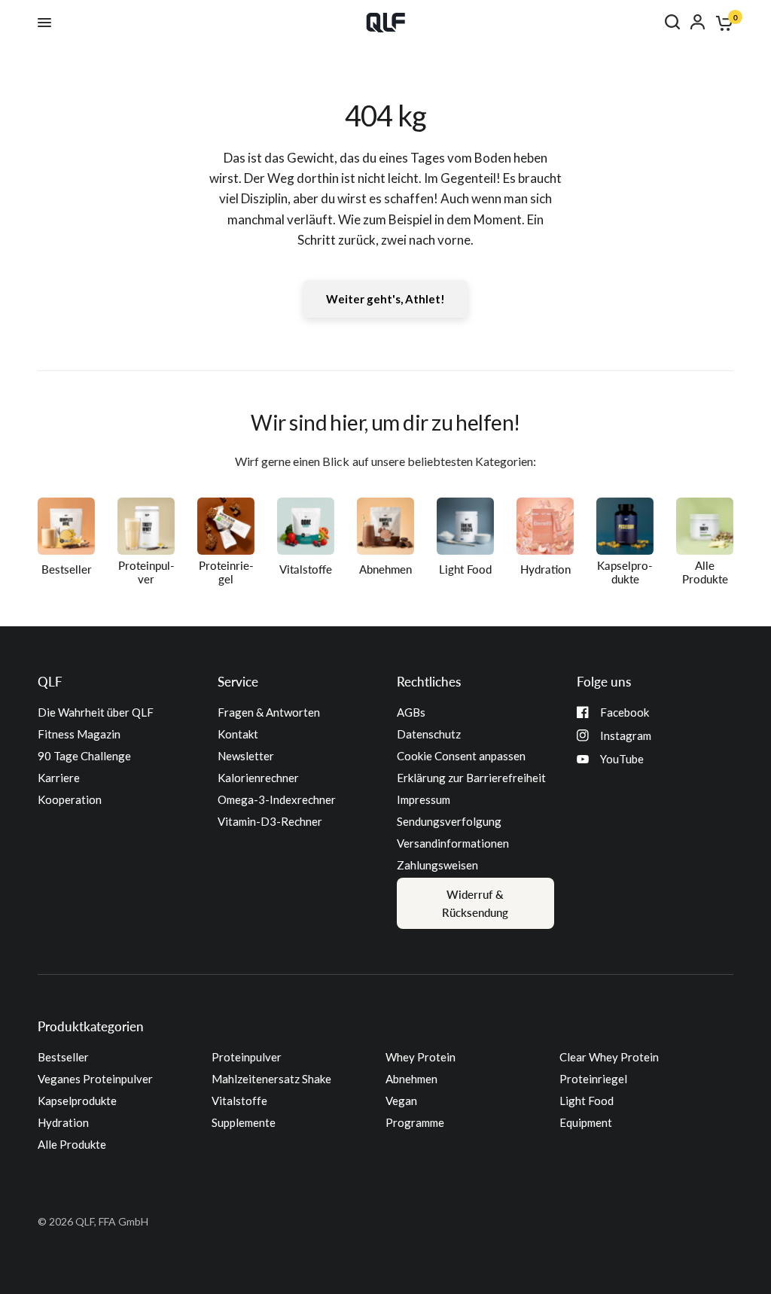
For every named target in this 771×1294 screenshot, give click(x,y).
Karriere (59, 777)
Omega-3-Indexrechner (277, 799)
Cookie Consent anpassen (461, 756)
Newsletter (246, 756)
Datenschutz (429, 734)
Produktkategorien (91, 1026)
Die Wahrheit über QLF (96, 712)
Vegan (401, 1100)
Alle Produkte (72, 1144)
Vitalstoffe (239, 1100)
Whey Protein (421, 1057)
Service (238, 681)
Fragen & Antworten (269, 712)
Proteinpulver (247, 1057)
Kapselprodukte (77, 1100)
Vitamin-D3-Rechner (270, 821)
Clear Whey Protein (609, 1057)
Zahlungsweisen (437, 865)
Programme (415, 1122)
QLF (50, 681)
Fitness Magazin (79, 734)
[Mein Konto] (697, 21)
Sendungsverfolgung (449, 821)
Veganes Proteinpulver (95, 1078)
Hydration (63, 1122)
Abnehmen (411, 1078)
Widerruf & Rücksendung (475, 903)
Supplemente (244, 1122)
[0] (721, 22)
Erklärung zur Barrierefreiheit (471, 777)
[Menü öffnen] (44, 23)
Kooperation (70, 799)
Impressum (423, 799)
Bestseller (63, 1057)
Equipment (585, 1122)
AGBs (411, 712)
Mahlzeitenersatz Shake (271, 1078)
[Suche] (672, 21)
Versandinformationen (453, 843)
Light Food (586, 1100)
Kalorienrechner (258, 777)
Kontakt (238, 734)
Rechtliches (429, 681)
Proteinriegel (593, 1078)
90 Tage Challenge (84, 756)
